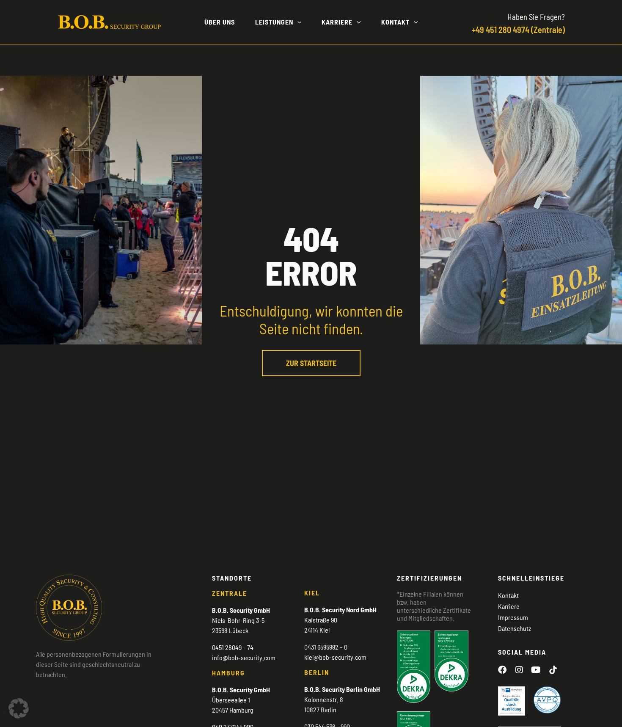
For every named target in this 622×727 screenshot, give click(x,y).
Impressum (513, 617)
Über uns (219, 22)
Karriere (337, 22)
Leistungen (274, 22)
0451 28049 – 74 (232, 647)
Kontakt (395, 22)
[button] (297, 22)
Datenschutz (514, 628)
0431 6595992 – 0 (325, 647)
